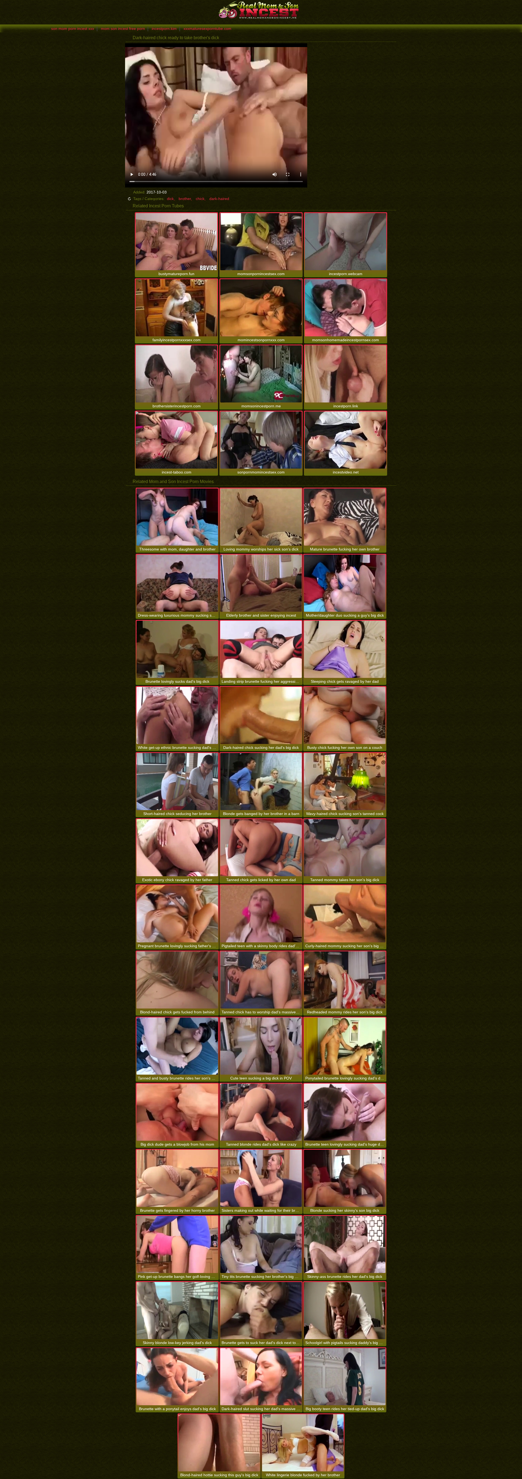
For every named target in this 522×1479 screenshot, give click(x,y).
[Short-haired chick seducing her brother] (177, 781)
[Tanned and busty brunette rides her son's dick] (177, 1046)
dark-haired (219, 198)
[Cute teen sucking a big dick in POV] (261, 1046)
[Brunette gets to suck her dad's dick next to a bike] (261, 1310)
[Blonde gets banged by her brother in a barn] (261, 781)
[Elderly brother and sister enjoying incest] (261, 583)
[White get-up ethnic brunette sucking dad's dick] (177, 715)
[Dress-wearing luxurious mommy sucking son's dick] (177, 583)
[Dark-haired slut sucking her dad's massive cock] (261, 1376)
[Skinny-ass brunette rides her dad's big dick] (345, 1244)
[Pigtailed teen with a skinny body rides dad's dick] (261, 913)
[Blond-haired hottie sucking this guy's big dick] (219, 1442)
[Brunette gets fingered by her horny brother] (177, 1178)
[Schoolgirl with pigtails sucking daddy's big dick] (345, 1310)
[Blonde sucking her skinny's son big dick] (345, 1178)
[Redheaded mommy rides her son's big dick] (345, 979)
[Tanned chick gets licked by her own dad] (261, 847)
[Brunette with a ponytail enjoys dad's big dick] (177, 1376)
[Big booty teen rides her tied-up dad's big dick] (345, 1376)
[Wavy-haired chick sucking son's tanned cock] (345, 781)
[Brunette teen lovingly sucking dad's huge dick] (345, 1112)
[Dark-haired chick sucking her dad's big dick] (261, 715)
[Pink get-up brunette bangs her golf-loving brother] (177, 1244)
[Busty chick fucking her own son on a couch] (345, 715)
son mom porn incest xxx (72, 28)
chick (200, 198)
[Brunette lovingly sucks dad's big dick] (177, 649)
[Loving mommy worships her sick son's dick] (261, 517)
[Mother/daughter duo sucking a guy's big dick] (345, 583)
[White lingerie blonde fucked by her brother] (303, 1442)
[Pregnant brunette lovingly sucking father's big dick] (177, 913)
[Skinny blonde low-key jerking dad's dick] (177, 1310)
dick (170, 198)
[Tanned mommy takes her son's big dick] (345, 847)
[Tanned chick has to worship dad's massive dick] (261, 979)
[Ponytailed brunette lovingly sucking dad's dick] (345, 1046)
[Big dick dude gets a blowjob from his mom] (177, 1112)
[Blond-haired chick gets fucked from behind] (177, 979)
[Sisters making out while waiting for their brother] (261, 1178)
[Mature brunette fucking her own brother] (345, 517)
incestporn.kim (164, 28)
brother (185, 198)
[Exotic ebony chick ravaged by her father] (177, 847)
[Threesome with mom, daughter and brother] (177, 517)
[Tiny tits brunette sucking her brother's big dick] (261, 1244)
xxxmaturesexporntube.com (207, 28)
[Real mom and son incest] (261, 9)
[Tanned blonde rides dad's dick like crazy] (261, 1112)
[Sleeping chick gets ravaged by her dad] (345, 649)
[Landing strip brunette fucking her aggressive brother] (261, 649)
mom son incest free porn (123, 28)
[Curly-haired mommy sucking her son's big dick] (345, 913)
